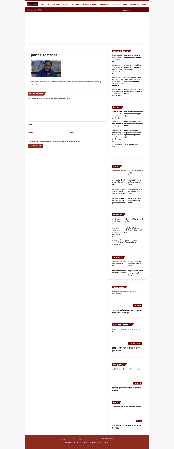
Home (42, 4)
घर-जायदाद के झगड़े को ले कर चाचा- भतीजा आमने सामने (118, 182)
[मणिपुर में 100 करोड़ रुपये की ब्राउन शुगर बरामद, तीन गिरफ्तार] (135, 265)
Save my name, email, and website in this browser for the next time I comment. (55, 141)
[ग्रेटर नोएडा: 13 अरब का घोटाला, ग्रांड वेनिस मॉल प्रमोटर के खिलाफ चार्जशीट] (119, 192)
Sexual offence (54, 4)
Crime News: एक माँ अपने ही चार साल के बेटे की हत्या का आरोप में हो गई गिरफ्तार (133, 124)
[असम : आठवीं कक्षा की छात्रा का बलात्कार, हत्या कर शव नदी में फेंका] (117, 58)
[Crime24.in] (32, 4)
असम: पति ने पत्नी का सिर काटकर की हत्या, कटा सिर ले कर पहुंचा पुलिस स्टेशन (133, 114)
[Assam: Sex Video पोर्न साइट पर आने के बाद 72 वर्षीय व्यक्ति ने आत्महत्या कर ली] (117, 69)
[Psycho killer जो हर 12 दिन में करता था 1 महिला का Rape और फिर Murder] (117, 92)
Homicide (76, 4)
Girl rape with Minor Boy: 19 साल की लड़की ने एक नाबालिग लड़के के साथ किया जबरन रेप (132, 79)
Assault (66, 4)
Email (30, 132)
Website (71, 132)
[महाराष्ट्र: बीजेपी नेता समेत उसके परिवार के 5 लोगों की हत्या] (117, 243)
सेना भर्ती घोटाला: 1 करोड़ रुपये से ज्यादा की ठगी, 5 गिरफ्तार (134, 201)
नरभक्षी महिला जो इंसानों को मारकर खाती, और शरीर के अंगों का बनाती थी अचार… (133, 230)
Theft (143, 4)
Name (30, 124)
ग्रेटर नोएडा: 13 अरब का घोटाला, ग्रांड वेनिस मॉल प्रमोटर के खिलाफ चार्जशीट (118, 201)
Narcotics (115, 4)
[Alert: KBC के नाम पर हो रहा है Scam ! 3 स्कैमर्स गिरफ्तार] (135, 174)
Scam (125, 4)
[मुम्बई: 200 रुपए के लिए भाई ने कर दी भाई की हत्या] (117, 222)
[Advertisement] (87, 28)
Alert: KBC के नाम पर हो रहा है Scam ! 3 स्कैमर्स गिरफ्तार (134, 182)
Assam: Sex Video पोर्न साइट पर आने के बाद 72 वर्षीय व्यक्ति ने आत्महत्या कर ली (133, 67)
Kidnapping (104, 4)
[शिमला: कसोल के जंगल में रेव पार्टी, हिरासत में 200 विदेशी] (119, 265)
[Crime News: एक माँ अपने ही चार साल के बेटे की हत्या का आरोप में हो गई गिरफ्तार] (117, 124)
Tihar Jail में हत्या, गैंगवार (131, 145)
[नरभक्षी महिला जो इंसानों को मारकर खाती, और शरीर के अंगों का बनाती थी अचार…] (117, 232)
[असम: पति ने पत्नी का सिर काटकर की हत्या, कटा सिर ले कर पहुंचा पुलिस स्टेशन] (117, 115)
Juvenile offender (89, 4)
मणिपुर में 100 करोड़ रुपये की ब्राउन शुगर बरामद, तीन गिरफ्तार (135, 273)
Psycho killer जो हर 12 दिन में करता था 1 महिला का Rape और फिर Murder (133, 91)
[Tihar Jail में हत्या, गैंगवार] (117, 147)
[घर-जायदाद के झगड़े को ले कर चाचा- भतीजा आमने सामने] (119, 174)
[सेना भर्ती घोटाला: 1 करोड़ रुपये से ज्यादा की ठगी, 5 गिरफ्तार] (135, 192)
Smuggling (134, 4)
